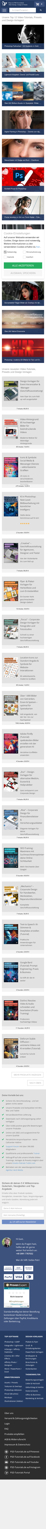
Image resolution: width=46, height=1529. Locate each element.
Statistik (10, 257)
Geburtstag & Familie (35, 1387)
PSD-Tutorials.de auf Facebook (25, 1456)
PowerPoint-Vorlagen (34, 1352)
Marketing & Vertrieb (34, 1398)
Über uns (8, 1413)
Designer (8, 1365)
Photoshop (9, 1342)
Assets (7, 1382)
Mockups (8, 1397)
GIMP (17, 1342)
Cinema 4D (9, 1356)
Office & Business (33, 1394)
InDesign (8, 1349)
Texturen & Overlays (13, 1386)
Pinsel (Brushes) (11, 1394)
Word (6, 1369)
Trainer (36, 1153)
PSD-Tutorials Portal (20, 1472)
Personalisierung (33, 252)
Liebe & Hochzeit (33, 1383)
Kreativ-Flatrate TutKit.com (23, 1163)
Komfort (29, 257)
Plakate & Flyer (32, 1342)
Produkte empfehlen (14, 1434)
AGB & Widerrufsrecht (15, 1439)
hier (38, 246)
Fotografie (8, 1345)
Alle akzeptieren (23, 265)
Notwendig (11, 252)
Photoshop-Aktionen (13, 1390)
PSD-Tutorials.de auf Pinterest (24, 1451)
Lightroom (19, 1345)
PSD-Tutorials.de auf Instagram (25, 1467)
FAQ (6, 1428)
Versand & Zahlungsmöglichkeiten (20, 1418)
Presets (15, 1382)
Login (7, 1423)
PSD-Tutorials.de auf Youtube (24, 1462)
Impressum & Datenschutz (17, 1444)
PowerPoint (15, 1369)
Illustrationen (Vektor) (13, 1401)
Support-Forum (12, 1146)
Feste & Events (32, 1391)
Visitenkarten (31, 1369)
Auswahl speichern (23, 273)
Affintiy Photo (10, 1362)
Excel (6, 1371)
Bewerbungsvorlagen (35, 1380)
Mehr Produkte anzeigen (27, 1074)
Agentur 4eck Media (14, 1170)
